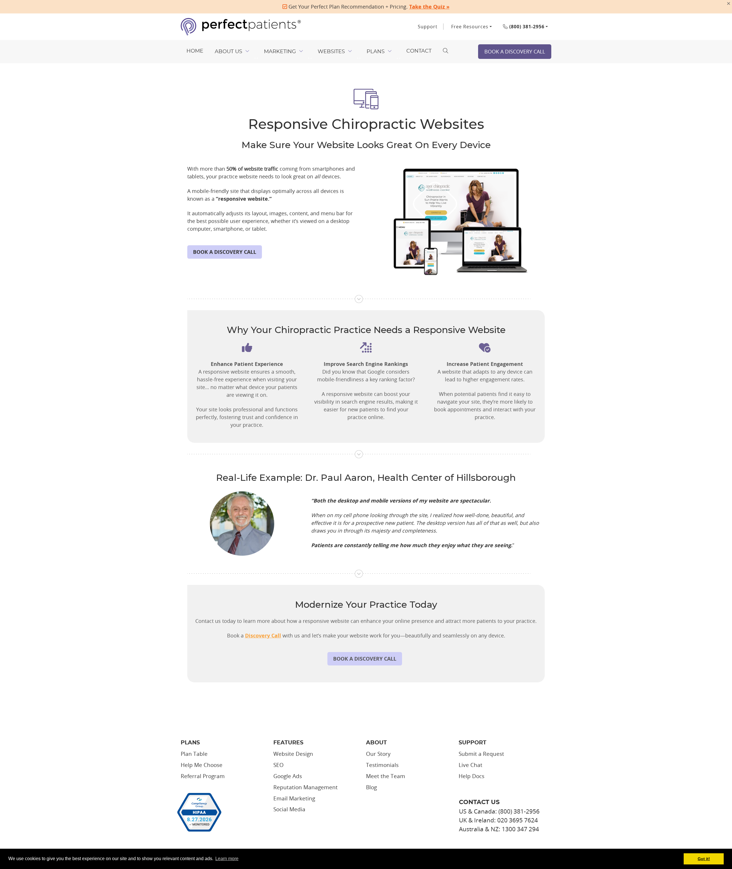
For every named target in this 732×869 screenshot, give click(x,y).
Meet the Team (385, 776)
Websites (331, 51)
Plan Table (194, 754)
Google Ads (287, 776)
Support (427, 26)
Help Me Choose (201, 765)
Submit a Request (481, 754)
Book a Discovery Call (514, 51)
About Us (228, 51)
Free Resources (469, 26)
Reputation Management (305, 787)
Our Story (378, 754)
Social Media (289, 809)
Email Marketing (294, 798)
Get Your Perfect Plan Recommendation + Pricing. (368, 6)
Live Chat (470, 765)
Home (194, 51)
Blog (371, 787)
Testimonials (382, 765)
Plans (376, 51)
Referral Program (203, 776)
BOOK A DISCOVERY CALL (224, 252)
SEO (278, 765)
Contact (418, 51)
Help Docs (471, 776)
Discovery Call (263, 635)
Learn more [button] (226, 858)
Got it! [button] (704, 858)
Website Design (293, 754)
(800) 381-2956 (526, 26)
